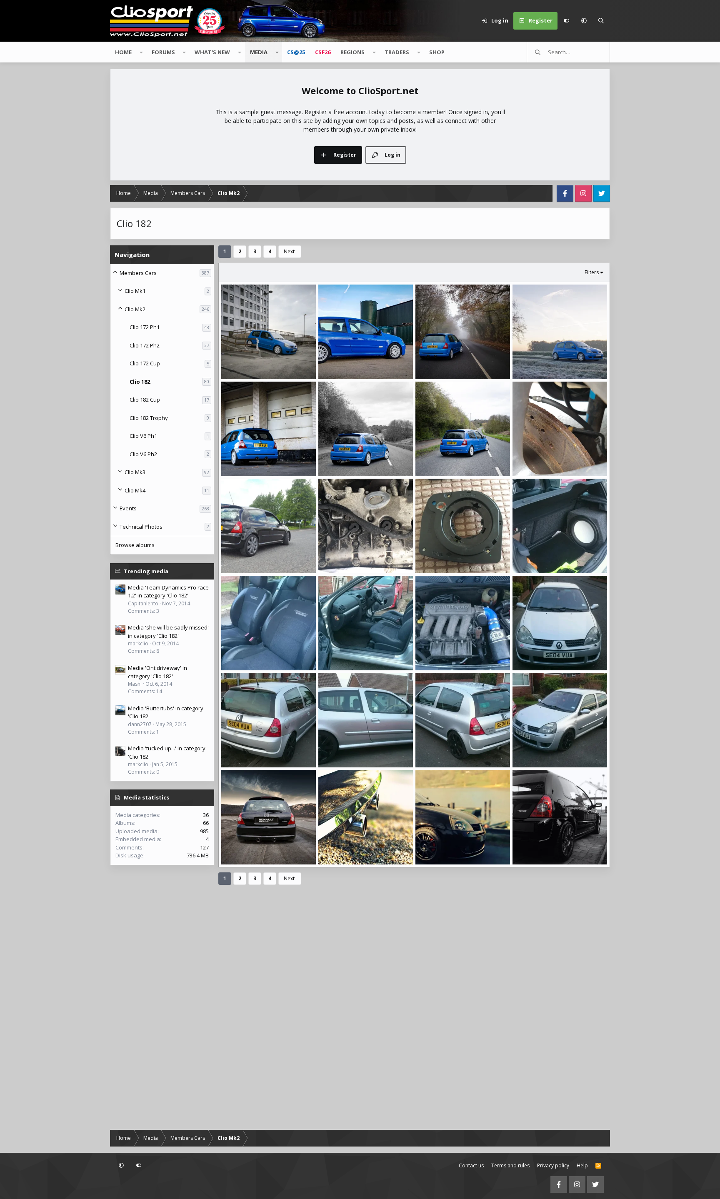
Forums (163, 52)
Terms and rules (510, 1165)
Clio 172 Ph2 (145, 345)
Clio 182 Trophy (149, 418)
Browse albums (135, 545)
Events (128, 508)
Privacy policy (553, 1165)
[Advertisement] (162, 999)
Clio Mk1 (135, 291)
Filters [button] (592, 272)
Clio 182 (140, 381)
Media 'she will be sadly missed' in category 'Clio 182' (168, 631)
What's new (212, 52)
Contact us (471, 1165)
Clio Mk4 (135, 490)
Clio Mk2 (135, 309)
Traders (397, 52)
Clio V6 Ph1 (143, 436)
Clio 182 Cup (145, 399)
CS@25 (296, 52)
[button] (583, 21)
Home (123, 52)
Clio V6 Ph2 (143, 454)
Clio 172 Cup (145, 363)
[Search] (601, 21)
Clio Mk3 (135, 472)
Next (289, 251)
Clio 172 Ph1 (145, 327)
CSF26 (322, 52)
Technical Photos (141, 526)
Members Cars (138, 273)
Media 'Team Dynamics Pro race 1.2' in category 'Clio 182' (168, 592)
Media (259, 52)
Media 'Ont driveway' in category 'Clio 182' (157, 672)
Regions (352, 52)
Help (582, 1165)
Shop (437, 52)
